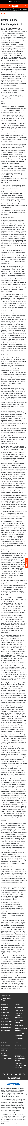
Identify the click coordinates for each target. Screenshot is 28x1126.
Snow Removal (19, 1025)
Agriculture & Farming (19, 1021)
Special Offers (5, 1016)
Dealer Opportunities (5, 1054)
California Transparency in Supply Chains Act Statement (20, 1057)
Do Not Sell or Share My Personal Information (20, 1065)
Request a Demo (5, 1031)
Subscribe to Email (6, 1022)
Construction (19, 1008)
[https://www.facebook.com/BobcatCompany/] (4, 1075)
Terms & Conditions (20, 1049)
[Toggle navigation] (2, 5)
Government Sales (6, 1058)
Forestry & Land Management (19, 1034)
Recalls (17, 1052)
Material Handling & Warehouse (21, 1029)
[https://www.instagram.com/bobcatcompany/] (8, 1075)
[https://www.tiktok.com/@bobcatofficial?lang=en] (12, 1075)
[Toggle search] (25, 5)
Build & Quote (5, 1012)
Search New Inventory (4, 1008)
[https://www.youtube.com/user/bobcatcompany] (16, 1075)
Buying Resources (6, 1028)
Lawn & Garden (19, 1011)
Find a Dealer (5, 1019)
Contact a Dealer (6, 1025)
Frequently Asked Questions (6, 1050)
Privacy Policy (19, 1046)
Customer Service (6, 1046)
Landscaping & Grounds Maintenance (19, 1015)
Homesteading (19, 1038)
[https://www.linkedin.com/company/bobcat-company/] (20, 1075)
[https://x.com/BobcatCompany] (24, 1075)
